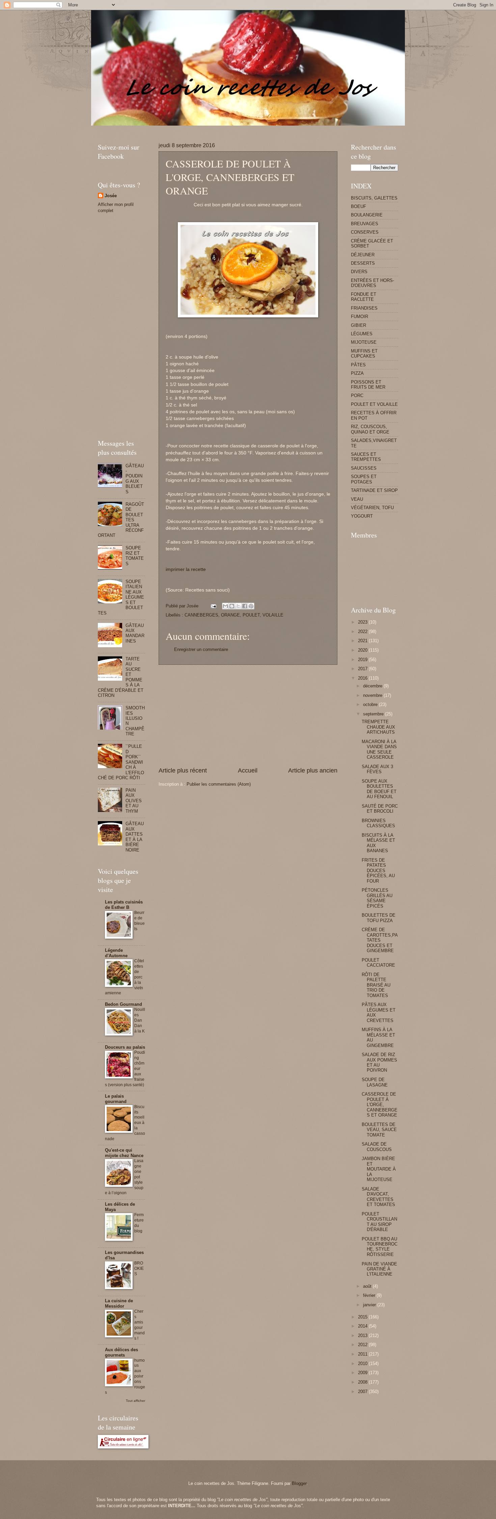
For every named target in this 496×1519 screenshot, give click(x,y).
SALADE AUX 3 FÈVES (377, 769)
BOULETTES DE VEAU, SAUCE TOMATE (379, 1129)
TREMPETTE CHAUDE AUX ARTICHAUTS (378, 727)
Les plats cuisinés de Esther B (124, 904)
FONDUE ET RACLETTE (363, 297)
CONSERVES (365, 232)
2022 (363, 631)
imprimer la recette (186, 569)
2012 (363, 1344)
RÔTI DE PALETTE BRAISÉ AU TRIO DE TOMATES (376, 985)
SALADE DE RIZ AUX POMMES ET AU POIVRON (379, 1062)
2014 (363, 1326)
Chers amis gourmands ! (139, 1325)
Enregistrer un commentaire (201, 649)
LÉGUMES (362, 333)
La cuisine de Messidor (119, 1303)
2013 (363, 1335)
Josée (111, 195)
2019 (363, 659)
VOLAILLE (273, 615)
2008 (363, 1382)
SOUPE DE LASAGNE (375, 1082)
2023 (363, 622)
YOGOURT (362, 516)
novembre (373, 695)
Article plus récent (183, 770)
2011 (363, 1354)
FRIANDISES (364, 308)
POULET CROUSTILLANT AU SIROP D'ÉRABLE (379, 1221)
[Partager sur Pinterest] (251, 606)
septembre (374, 713)
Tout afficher (135, 1401)
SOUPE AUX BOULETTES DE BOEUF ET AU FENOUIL (379, 789)
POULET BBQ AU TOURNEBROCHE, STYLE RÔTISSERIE (379, 1246)
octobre (371, 704)
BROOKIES (139, 1268)
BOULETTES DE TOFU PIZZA (378, 918)
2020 (363, 650)
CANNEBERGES (201, 615)
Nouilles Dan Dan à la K (139, 1020)
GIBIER (358, 325)
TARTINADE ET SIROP (374, 490)
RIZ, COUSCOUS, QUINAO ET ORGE (370, 429)
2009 (363, 1372)
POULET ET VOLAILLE (374, 404)
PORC (357, 395)
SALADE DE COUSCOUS (377, 1147)
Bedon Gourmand (123, 1004)
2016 (363, 678)
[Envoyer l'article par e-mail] (213, 605)
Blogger (299, 1483)
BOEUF (358, 206)
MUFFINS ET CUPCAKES (364, 353)
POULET (251, 615)
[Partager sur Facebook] (244, 606)
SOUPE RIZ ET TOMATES (135, 555)
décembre (373, 685)
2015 (363, 1316)
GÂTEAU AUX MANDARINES (135, 633)
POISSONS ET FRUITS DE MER (368, 384)
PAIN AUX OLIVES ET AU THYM (134, 801)
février (370, 1295)
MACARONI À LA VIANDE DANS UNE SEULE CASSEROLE (379, 749)
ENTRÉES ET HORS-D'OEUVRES (372, 283)
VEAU (357, 499)
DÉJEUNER (363, 254)
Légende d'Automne (116, 953)
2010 (363, 1363)
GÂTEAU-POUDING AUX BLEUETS (135, 478)
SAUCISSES (364, 468)
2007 (363, 1391)
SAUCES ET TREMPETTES (366, 457)
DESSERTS (363, 263)
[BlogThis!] (231, 606)
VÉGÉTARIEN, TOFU (372, 507)
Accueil (247, 770)
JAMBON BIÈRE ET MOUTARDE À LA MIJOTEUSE (379, 1169)
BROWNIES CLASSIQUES (378, 823)
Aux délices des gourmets (121, 1352)
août (368, 1286)
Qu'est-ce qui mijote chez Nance (124, 1153)
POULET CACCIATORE (378, 963)
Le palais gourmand (116, 1099)
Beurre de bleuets (139, 920)
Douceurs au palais (125, 1047)
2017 (363, 668)
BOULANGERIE (367, 214)
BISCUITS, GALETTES (374, 198)
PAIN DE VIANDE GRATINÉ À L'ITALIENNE (379, 1269)
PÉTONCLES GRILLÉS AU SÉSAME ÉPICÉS (377, 898)
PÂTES (358, 364)
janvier (370, 1304)
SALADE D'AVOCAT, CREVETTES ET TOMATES (378, 1196)
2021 (363, 640)
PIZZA (357, 373)
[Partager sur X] (238, 606)
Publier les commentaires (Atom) (219, 784)
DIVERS (359, 271)
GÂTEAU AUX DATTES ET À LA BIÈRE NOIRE (135, 836)
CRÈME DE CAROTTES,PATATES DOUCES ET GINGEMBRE (380, 940)
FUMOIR (359, 316)
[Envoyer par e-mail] (225, 606)
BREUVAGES (364, 223)
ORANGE (230, 615)
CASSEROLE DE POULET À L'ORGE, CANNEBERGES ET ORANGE (379, 1105)
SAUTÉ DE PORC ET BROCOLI (380, 809)
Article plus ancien (312, 770)
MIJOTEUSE (364, 342)
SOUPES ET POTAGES (364, 479)
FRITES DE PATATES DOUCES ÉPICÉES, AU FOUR (378, 871)
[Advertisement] (220, 128)
